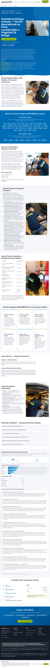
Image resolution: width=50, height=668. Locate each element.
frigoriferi (17, 103)
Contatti (39, 631)
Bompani (22, 123)
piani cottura (3, 104)
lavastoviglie (10, 103)
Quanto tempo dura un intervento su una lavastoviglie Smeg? (14, 429)
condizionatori (14, 104)
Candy (31, 123)
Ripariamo (15, 2)
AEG (5, 123)
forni (14, 103)
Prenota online (11, 45)
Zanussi (25, 130)
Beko (18, 123)
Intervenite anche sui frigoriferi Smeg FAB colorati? (12, 426)
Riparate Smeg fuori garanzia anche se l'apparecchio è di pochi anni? (15, 440)
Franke (45, 123)
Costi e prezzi (40, 633)
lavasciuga (20, 104)
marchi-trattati (10, 5)
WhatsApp (5, 45)
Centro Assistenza (4, 5)
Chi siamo (40, 630)
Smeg (15, 130)
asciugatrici (8, 104)
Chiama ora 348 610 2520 (9, 39)
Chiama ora (46, 1)
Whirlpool (20, 130)
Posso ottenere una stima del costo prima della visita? (12, 444)
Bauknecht (13, 123)
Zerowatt (29, 130)
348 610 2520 (8, 586)
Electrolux (39, 123)
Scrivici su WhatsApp (9, 589)
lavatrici (21, 103)
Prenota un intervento (9, 596)
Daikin (35, 123)
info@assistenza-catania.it (10, 593)
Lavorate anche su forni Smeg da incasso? (10, 433)
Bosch (27, 123)
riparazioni (20, 106)
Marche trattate (22, 2)
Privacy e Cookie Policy (42, 634)
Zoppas (34, 130)
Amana (9, 123)
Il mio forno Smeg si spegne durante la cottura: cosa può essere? (14, 437)
